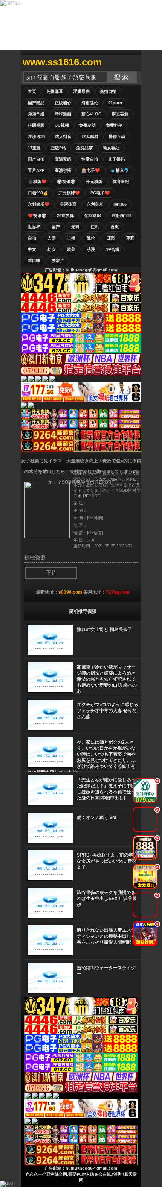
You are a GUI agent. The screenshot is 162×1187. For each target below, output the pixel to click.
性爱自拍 (89, 159)
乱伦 (91, 238)
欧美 (71, 249)
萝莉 (130, 238)
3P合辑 (112, 249)
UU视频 (62, 125)
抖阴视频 (36, 125)
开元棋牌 (94, 181)
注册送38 (36, 136)
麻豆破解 (120, 114)
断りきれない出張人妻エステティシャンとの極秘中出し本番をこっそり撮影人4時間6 (106, 936)
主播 (71, 238)
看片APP (36, 170)
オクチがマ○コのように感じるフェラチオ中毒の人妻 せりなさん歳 (107, 710)
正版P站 (58, 148)
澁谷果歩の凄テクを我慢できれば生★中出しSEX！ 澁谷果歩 (107, 898)
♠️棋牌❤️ (37, 181)
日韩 (110, 238)
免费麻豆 (54, 91)
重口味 (34, 260)
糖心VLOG (91, 114)
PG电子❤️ (100, 193)
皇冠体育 (68, 204)
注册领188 (121, 215)
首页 (32, 91)
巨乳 (95, 226)
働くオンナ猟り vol (96, 817)
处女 (51, 249)
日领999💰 (38, 193)
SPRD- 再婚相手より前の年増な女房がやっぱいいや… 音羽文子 (107, 861)
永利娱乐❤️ (39, 204)
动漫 (91, 249)
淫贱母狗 (81, 91)
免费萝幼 (87, 125)
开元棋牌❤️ (69, 193)
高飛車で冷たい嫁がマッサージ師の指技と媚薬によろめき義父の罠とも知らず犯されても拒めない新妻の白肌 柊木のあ (107, 679)
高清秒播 (63, 170)
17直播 (34, 148)
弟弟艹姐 (36, 114)
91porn (115, 102)
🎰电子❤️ (90, 170)
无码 (75, 226)
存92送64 (92, 215)
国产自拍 (36, 159)
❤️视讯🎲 (37, 215)
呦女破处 (111, 148)
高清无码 (63, 159)
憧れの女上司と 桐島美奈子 (104, 629)
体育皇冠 (121, 181)
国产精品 (36, 102)
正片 (51, 573)
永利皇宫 (95, 204)
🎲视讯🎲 (66, 181)
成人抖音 (63, 136)
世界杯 (34, 226)
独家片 (58, 260)
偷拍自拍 (108, 91)
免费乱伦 (114, 125)
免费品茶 (84, 148)
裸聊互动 (117, 136)
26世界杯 (65, 215)
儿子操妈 (116, 159)
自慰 (114, 226)
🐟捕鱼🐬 (119, 170)
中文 (32, 249)
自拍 (32, 238)
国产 (56, 226)
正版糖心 (63, 102)
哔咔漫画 (63, 114)
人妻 (51, 238)
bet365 (120, 204)
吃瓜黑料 (90, 136)
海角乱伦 (89, 102)
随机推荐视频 (82, 611)
